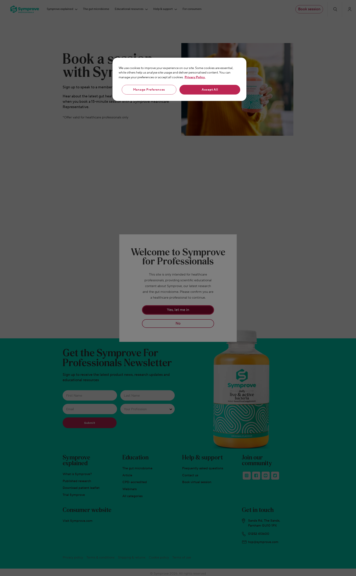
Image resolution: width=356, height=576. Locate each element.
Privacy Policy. (195, 77)
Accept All (210, 90)
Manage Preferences (149, 90)
